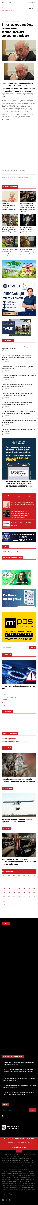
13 (19, 888)
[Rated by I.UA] (19, 1116)
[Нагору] (19, 1151)
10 (4, 888)
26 (14, 897)
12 (14, 888)
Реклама (10, 1143)
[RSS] (10, 2)
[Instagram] (6, 2)
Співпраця (30, 1138)
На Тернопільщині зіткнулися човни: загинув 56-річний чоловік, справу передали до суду (17, 403)
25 (9, 897)
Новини (4, 18)
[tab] (8, 496)
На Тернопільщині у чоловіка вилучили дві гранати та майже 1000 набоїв (19, 376)
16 (34, 888)
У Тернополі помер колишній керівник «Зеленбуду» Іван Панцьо (18, 430)
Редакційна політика (19, 1147)
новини (21, 170)
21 (24, 892)
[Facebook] (3, 2)
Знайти (32, 647)
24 (4, 897)
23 (34, 892)
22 (29, 892)
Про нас (6, 1138)
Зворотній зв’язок (18, 1138)
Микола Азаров (12, 170)
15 (29, 888)
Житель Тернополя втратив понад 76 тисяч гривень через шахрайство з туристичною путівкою (18, 412)
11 (9, 888)
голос (4, 170)
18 (9, 892)
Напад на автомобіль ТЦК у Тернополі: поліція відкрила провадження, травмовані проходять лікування (17, 358)
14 (24, 888)
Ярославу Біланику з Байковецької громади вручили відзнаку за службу (19, 421)
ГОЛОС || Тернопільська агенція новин (19, 177)
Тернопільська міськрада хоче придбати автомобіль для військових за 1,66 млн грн (18, 780)
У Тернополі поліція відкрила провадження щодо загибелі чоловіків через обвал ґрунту (17, 394)
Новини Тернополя (9, 739)
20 (19, 892)
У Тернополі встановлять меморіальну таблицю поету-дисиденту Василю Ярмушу (17, 385)
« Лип (4, 905)
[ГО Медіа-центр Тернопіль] (19, 1126)
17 (4, 892)
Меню (33, 9)
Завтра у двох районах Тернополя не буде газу (18, 687)
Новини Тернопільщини (10, 741)
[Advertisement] (19, 946)
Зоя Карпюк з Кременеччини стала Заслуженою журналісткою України (17, 348)
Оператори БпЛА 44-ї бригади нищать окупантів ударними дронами (17, 367)
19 (14, 892)
